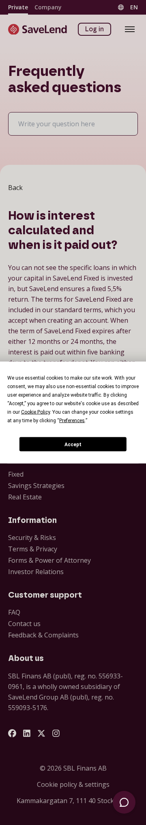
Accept (73, 444)
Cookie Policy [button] (35, 412)
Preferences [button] (72, 420)
